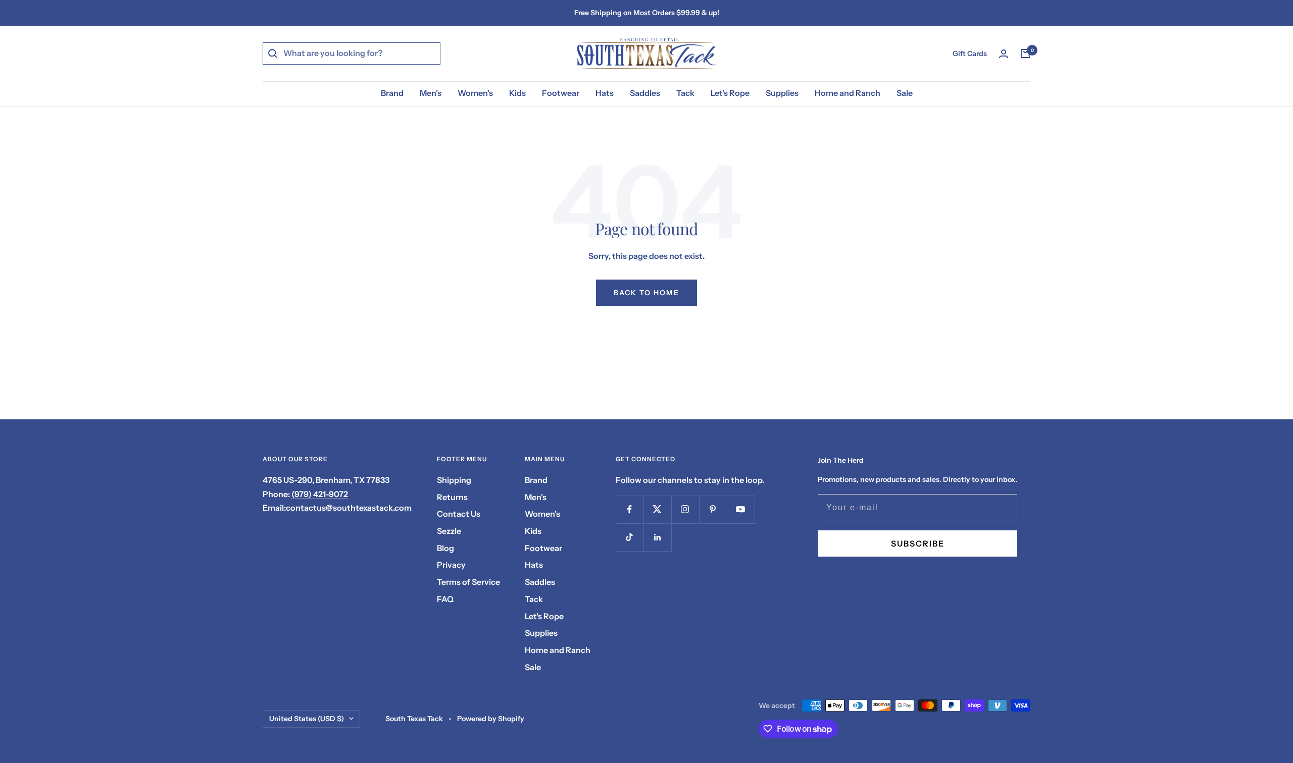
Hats (604, 93)
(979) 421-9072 (319, 494)
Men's (430, 93)
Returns (452, 497)
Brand (392, 93)
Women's (475, 93)
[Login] (1003, 53)
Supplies (782, 93)
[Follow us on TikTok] (629, 537)
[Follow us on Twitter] (657, 509)
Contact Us (458, 514)
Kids (517, 93)
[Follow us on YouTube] (741, 509)
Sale (905, 93)
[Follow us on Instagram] (685, 509)
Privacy (451, 565)
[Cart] (1025, 53)
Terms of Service (468, 582)
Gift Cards (970, 53)
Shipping (454, 480)
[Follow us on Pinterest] (713, 509)
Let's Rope (730, 93)
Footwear (560, 93)
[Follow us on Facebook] (629, 509)
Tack (685, 93)
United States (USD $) (306, 718)
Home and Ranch (847, 93)
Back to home (646, 292)
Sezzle (449, 531)
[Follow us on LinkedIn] (657, 537)
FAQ (445, 599)
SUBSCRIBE (917, 543)
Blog (445, 548)
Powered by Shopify (490, 718)
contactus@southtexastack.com (349, 508)
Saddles (645, 93)
